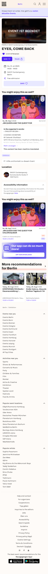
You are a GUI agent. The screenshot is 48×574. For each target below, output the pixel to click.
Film (4, 376)
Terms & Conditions (24, 543)
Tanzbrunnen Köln (10, 409)
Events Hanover (9, 341)
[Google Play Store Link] (32, 561)
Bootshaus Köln (9, 421)
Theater (6, 388)
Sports (5, 362)
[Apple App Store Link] (16, 561)
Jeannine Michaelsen (11, 454)
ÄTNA (5, 475)
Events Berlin (8, 317)
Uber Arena (7, 412)
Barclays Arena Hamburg (13, 430)
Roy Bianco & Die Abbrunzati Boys (17, 463)
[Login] (39, 4)
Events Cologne (9, 326)
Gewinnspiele (24, 523)
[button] (24, 83)
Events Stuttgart (9, 349)
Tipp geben (24, 506)
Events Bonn (8, 320)
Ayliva (5, 460)
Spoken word (8, 391)
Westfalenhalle (9, 442)
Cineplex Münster (10, 436)
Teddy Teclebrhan (9, 466)
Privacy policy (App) (24, 536)
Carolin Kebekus (9, 469)
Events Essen (8, 332)
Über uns (24, 516)
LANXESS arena (9, 433)
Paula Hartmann (9, 481)
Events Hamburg (9, 338)
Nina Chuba (7, 472)
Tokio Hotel (7, 484)
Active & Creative (10, 382)
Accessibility (24, 519)
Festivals (6, 394)
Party (5, 370)
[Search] (35, 4)
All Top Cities (8, 352)
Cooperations (24, 503)
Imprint (24, 530)
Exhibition (6, 155)
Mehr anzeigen (10, 146)
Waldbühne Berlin (10, 427)
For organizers (24, 499)
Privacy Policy (24, 533)
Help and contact (24, 496)
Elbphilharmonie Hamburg (13, 407)
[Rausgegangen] (4, 4)
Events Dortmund (10, 329)
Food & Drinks (9, 397)
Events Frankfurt (9, 335)
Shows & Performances (12, 364)
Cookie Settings (24, 540)
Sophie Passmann (10, 452)
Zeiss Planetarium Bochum (14, 424)
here (16, 193)
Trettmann (7, 478)
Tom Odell (6, 487)
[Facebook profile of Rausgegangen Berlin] (24, 550)
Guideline (24, 526)
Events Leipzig (8, 343)
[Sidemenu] (44, 4)
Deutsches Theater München (14, 415)
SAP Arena (7, 439)
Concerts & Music (10, 367)
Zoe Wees (6, 457)
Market (5, 379)
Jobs (24, 513)
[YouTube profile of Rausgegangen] (28, 550)
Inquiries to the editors (24, 509)
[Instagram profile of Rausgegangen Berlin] (19, 550)
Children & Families (11, 373)
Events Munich (9, 346)
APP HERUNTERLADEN (29, 255)
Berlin (5, 307)
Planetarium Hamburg (12, 418)
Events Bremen (9, 323)
